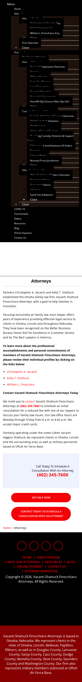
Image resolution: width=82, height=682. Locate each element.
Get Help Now (41, 497)
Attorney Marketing (41, 571)
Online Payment (30, 566)
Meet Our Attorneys (23, 562)
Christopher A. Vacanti (22, 372)
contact (30, 401)
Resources (53, 562)
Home (26, 557)
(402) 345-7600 (30, 406)
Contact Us (57, 566)
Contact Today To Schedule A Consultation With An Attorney (41, 514)
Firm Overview (48, 557)
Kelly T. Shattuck (18, 378)
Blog (71, 562)
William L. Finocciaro (20, 384)
